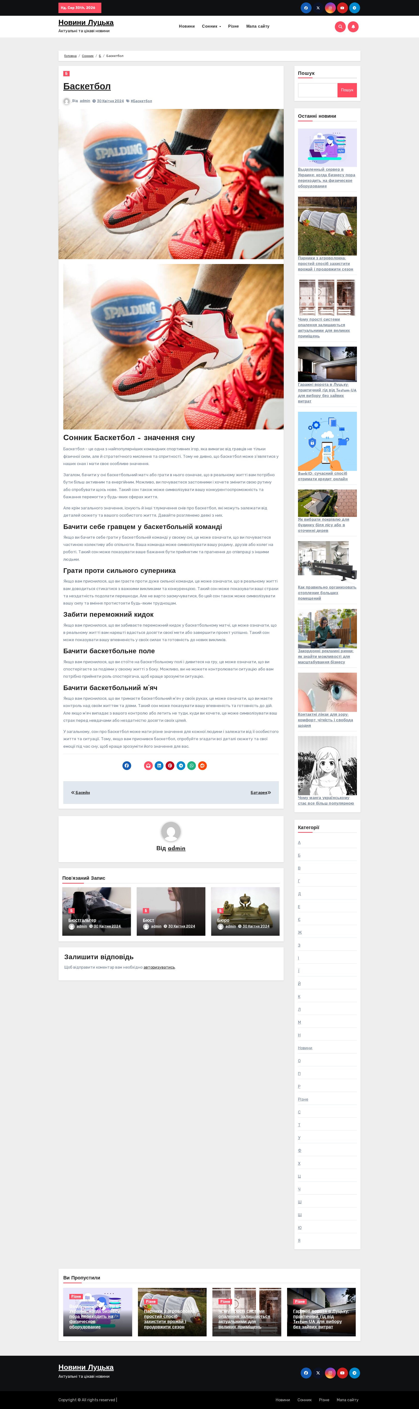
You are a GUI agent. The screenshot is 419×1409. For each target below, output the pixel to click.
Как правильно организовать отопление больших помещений (327, 593)
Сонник (210, 27)
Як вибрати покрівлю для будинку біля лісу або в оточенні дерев (323, 525)
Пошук (306, 73)
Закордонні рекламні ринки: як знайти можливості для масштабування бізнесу (326, 656)
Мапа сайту (258, 27)
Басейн (82, 792)
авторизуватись (159, 967)
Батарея (259, 792)
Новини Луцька (86, 23)
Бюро (223, 921)
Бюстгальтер (82, 921)
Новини (187, 27)
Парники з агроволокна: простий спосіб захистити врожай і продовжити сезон (326, 264)
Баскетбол (87, 87)
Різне (233, 27)
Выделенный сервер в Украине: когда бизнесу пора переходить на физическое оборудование (94, 1317)
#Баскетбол (141, 101)
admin (85, 101)
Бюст (148, 921)
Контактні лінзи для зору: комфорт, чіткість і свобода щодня (325, 720)
